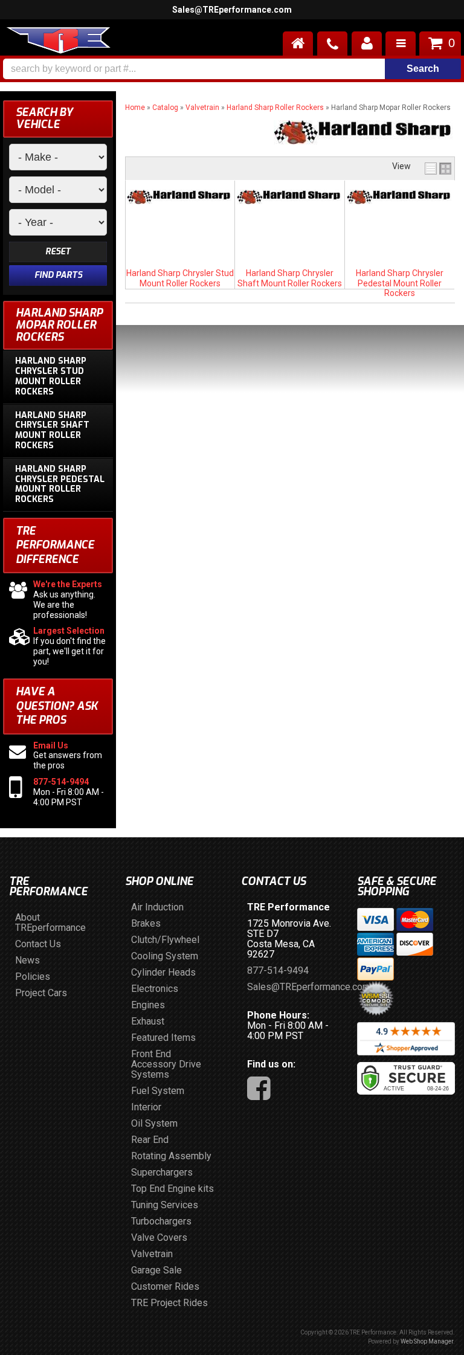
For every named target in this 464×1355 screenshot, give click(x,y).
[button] (232, 69)
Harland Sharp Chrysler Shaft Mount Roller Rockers (289, 278)
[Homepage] (298, 43)
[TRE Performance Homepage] (58, 42)
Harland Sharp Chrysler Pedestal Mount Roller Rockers (399, 283)
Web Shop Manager (427, 1341)
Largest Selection (69, 631)
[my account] (367, 43)
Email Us (50, 745)
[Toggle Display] (438, 169)
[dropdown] (400, 43)
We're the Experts (67, 584)
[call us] (332, 43)
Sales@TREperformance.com (232, 9)
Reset (58, 251)
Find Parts (58, 275)
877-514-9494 (61, 782)
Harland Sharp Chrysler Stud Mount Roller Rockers (180, 278)
